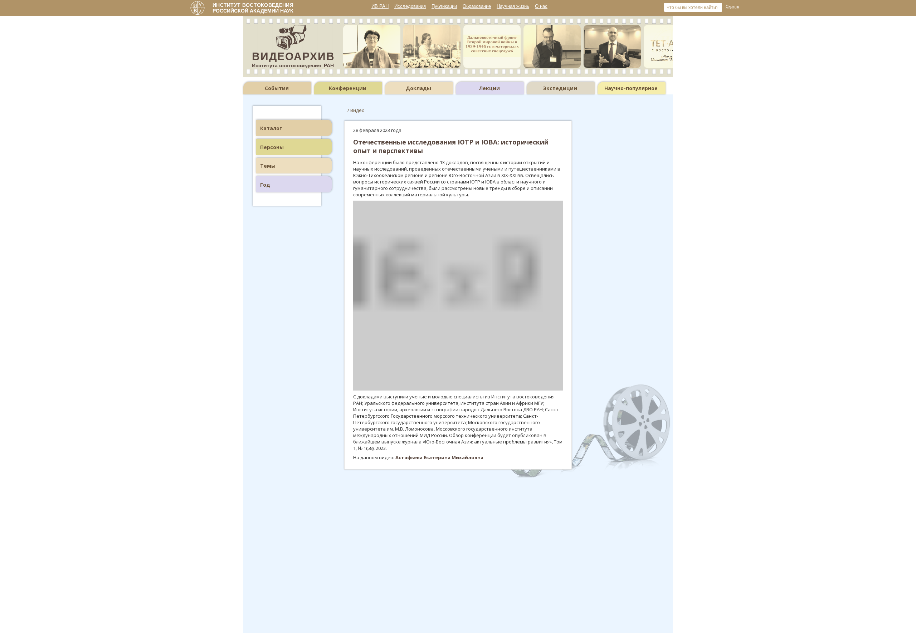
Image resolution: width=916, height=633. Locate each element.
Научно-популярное (631, 88)
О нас (541, 6)
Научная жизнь (513, 6)
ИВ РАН (380, 6)
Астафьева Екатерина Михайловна (439, 457)
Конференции (347, 88)
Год (265, 184)
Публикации (444, 6)
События (277, 88)
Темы (268, 165)
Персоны (272, 147)
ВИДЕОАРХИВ (293, 56)
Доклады (418, 88)
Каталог (271, 128)
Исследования (410, 6)
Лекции (489, 88)
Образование (477, 6)
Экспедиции (560, 88)
